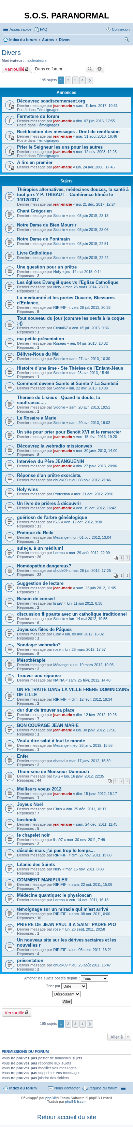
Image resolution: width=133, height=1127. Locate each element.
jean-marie (62, 106)
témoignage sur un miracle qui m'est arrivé (62, 909)
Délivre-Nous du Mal (38, 354)
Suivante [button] (90, 80)
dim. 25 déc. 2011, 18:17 (86, 809)
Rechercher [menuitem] (127, 40)
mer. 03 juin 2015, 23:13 (88, 216)
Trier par (53, 986)
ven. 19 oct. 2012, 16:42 (96, 508)
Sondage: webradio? (39, 644)
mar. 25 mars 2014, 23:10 (86, 287)
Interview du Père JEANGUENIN (50, 461)
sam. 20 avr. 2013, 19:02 (89, 423)
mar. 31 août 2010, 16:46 (96, 136)
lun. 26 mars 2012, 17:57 (85, 649)
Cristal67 (60, 328)
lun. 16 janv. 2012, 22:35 (84, 776)
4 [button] (83, 80)
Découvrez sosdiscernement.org (51, 101)
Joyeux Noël (30, 804)
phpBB (50, 1098)
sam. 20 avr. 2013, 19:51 (89, 407)
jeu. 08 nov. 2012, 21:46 (91, 480)
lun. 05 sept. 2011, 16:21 (92, 950)
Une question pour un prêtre (47, 267)
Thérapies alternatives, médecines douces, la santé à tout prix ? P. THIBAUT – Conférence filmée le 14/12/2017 (73, 194)
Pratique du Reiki (35, 532)
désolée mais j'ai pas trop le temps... (56, 850)
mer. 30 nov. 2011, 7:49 (86, 840)
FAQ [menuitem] (43, 29)
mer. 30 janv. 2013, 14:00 (96, 451)
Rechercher (90, 69)
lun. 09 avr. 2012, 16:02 (84, 634)
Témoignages (48, 110)
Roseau (59, 343)
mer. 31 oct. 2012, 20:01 (94, 494)
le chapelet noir (33, 835)
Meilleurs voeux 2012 (39, 789)
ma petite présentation (40, 338)
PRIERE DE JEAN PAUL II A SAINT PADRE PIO (66, 924)
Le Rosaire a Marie (36, 418)
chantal (59, 761)
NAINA (58, 680)
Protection (61, 494)
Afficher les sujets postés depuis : (52, 978)
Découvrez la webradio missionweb (54, 446)
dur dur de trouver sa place (45, 710)
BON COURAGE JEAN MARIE (48, 725)
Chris (57, 809)
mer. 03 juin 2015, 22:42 (88, 258)
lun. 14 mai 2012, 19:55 (88, 619)
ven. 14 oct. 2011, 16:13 (88, 900)
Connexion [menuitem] (121, 29)
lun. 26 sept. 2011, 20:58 (85, 929)
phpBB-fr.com (75, 1101)
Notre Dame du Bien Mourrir (46, 225)
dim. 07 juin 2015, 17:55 (95, 121)
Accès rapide (20, 29)
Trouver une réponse (39, 675)
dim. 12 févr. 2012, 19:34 (92, 699)
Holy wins (27, 489)
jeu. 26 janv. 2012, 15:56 (93, 745)
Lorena (59, 553)
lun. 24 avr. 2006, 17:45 (95, 167)
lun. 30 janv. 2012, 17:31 (96, 730)
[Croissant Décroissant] (66, 994)
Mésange (61, 537)
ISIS (56, 522)
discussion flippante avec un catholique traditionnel (72, 614)
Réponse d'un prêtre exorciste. (49, 475)
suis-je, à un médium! (40, 548)
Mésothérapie (31, 660)
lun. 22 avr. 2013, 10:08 (88, 388)
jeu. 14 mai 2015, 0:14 (83, 272)
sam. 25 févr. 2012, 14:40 (89, 680)
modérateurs (36, 60)
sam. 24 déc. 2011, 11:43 (96, 824)
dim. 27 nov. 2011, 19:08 (92, 855)
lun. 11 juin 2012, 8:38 (84, 603)
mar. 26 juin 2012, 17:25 (91, 570)
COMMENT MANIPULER (42, 879)
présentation (30, 960)
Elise (57, 634)
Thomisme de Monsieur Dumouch (53, 771)
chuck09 (60, 480)
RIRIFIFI (60, 307)
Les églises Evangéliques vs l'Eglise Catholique (67, 282)
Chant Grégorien (34, 211)
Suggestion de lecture (40, 583)
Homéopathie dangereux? (44, 565)
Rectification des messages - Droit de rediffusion (68, 131)
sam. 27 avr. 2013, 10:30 (89, 359)
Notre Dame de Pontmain (43, 239)
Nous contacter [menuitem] (67, 1088)
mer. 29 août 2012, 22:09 (89, 553)
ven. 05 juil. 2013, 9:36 (90, 328)
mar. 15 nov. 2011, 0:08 (84, 869)
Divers (11, 52)
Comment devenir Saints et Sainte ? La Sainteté (67, 383)
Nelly (57, 272)
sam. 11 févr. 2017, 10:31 (97, 106)
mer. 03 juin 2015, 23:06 (88, 230)
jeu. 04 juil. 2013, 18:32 (89, 343)
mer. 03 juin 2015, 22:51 (88, 244)
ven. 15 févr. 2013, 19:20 (96, 437)
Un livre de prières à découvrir (49, 503)
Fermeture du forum (38, 116)
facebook (26, 819)
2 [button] (68, 80)
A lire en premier (35, 162)
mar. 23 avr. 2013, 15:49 (89, 373)
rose (57, 649)
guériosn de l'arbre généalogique (52, 517)
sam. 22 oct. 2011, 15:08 (92, 884)
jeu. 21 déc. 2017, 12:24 (96, 204)
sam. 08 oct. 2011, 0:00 (91, 914)
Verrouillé (14, 69)
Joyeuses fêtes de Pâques (44, 629)
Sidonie (59, 216)
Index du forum (23, 1088)
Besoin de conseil (36, 598)
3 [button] (75, 80)
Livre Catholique (34, 253)
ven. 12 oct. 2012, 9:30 (83, 522)
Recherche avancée (99, 69)
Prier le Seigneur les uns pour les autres (60, 147)
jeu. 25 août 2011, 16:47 (91, 965)
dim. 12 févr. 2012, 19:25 (96, 715)
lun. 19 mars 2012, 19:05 (93, 665)
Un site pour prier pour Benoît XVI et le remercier (69, 432)
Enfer (22, 756)
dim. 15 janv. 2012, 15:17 (96, 794)
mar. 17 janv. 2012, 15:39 (89, 761)
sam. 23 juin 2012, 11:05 (96, 588)
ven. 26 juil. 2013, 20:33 (91, 307)
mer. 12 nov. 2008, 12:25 (96, 152)
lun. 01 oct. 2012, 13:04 (92, 537)
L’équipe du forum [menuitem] (102, 1088)
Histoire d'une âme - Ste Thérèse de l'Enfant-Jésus (70, 368)
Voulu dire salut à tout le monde (51, 740)
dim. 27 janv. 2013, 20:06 (96, 466)
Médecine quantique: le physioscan (54, 895)
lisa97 (58, 603)
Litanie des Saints (36, 864)
